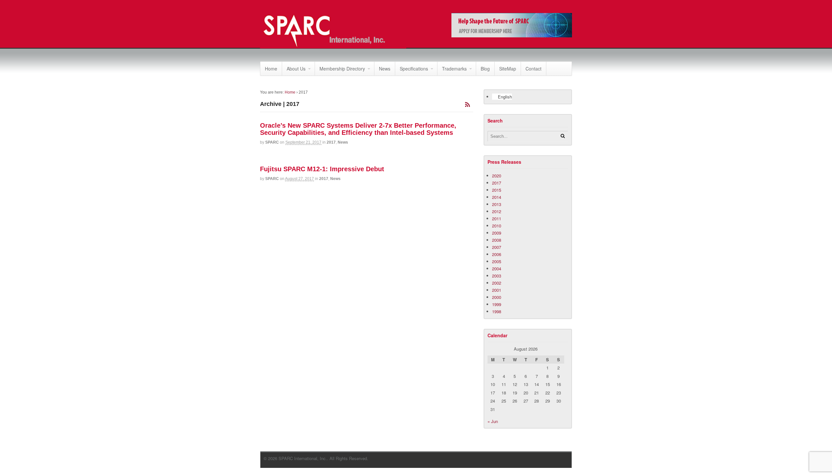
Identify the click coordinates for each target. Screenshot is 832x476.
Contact (533, 68)
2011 (496, 218)
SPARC (272, 142)
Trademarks (454, 68)
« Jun (493, 421)
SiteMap (507, 68)
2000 (496, 297)
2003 (496, 276)
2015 (496, 190)
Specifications (414, 68)
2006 (496, 254)
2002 (496, 283)
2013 (496, 204)
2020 (496, 176)
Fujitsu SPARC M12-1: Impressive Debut (322, 169)
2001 (496, 290)
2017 (331, 142)
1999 (496, 304)
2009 (496, 233)
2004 (496, 268)
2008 (496, 240)
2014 (496, 197)
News (384, 68)
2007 (496, 247)
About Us (296, 68)
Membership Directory (342, 68)
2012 (496, 211)
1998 (496, 311)
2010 (496, 226)
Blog (485, 68)
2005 (496, 261)
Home (271, 68)
